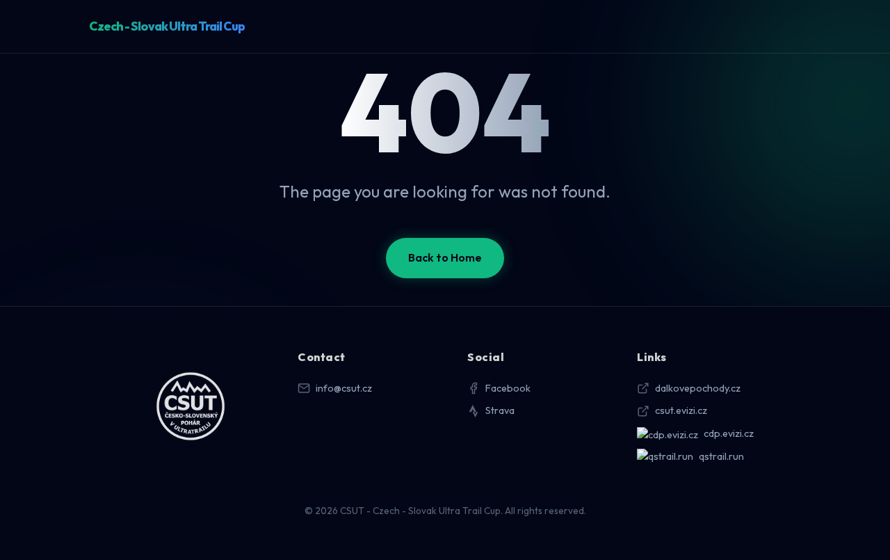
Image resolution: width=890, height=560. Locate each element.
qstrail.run (721, 456)
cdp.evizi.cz (729, 433)
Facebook (508, 388)
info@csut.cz (344, 388)
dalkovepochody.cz (698, 388)
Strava (500, 410)
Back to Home (445, 257)
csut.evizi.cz (681, 410)
